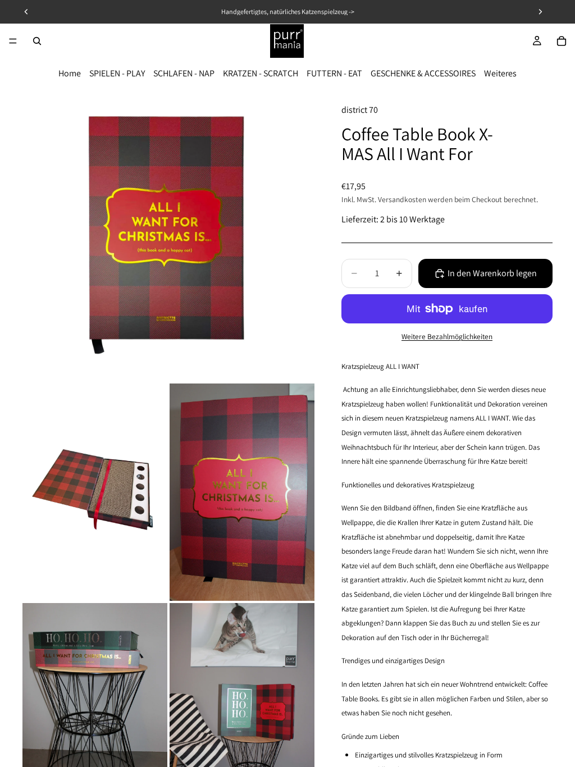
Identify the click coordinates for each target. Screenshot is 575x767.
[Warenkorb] (561, 41)
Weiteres (500, 73)
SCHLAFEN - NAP (184, 73)
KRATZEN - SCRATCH (260, 73)
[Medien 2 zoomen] (94, 492)
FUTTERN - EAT (334, 73)
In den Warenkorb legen (492, 273)
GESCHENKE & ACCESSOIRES (423, 73)
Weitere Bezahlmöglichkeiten (446, 336)
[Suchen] (37, 41)
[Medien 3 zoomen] (242, 492)
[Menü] (13, 41)
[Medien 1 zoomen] (168, 235)
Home (69, 73)
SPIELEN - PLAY (117, 73)
